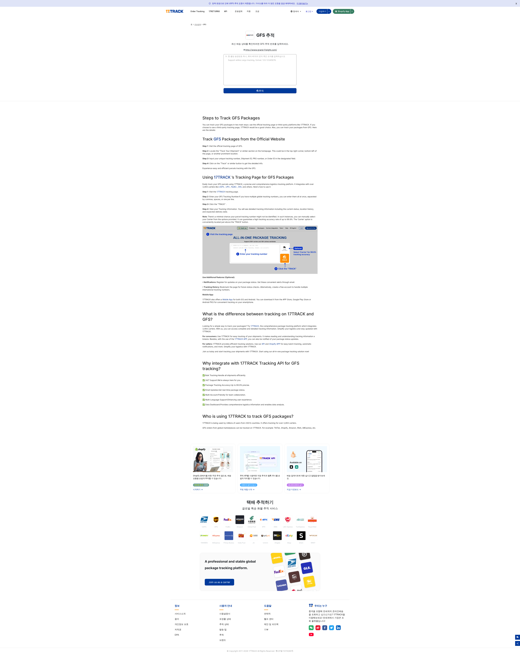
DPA (177, 634)
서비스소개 (180, 613)
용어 (177, 619)
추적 (221, 634)
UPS (228, 187)
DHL (240, 187)
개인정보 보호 (181, 624)
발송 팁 (223, 629)
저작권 (178, 629)
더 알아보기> (302, 3)
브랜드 (222, 640)
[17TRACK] (174, 11)
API (225, 11)
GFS (217, 139)
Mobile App (228, 299)
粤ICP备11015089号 (284, 651)
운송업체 (197, 24)
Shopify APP (274, 344)
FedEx (234, 187)
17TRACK (223, 177)
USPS (222, 187)
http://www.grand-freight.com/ (261, 49)
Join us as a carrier (219, 582)
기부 (266, 629)
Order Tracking (197, 11)
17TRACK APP (241, 339)
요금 (257, 11)
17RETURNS (214, 11)
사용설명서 (224, 613)
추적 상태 (224, 624)
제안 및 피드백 (271, 624)
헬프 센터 (268, 619)
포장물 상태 (225, 619)
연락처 (267, 613)
